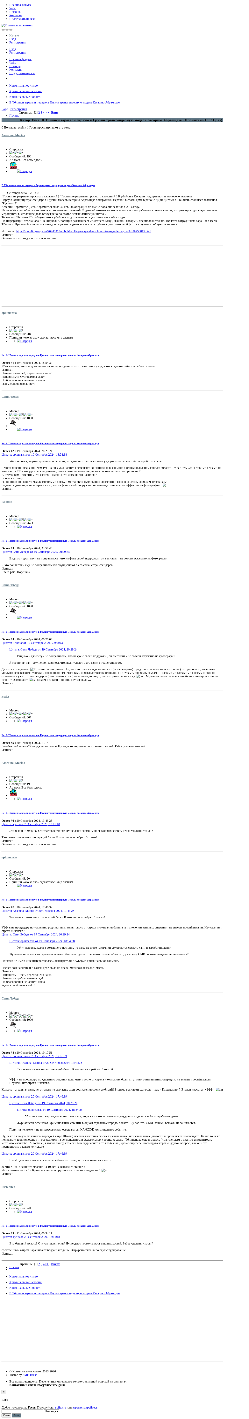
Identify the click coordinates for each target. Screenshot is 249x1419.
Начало (14, 35)
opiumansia (9, 312)
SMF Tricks (30, 1374)
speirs (5, 696)
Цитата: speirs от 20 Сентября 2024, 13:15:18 (31, 824)
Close (6, 1415)
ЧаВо (12, 8)
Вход (12, 39)
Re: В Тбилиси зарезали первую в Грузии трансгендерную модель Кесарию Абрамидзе (50, 355)
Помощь (14, 11)
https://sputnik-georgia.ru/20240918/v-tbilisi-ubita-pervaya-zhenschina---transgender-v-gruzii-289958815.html (83, 231)
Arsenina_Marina (13, 135)
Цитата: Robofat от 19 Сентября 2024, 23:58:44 (32, 642)
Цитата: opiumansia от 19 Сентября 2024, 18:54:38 (34, 454)
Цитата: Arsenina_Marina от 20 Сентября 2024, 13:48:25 (38, 910)
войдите (60, 1407)
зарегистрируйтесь (85, 1407)
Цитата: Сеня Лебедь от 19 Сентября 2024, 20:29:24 (36, 551)
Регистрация (17, 42)
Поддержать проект (22, 18)
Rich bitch (8, 1187)
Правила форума (20, 4)
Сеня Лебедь (10, 396)
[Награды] (24, 171)
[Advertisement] (112, 274)
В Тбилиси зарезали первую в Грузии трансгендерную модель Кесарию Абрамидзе (48, 185)
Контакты (15, 15)
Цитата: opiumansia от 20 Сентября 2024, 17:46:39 (34, 1056)
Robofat (7, 501)
